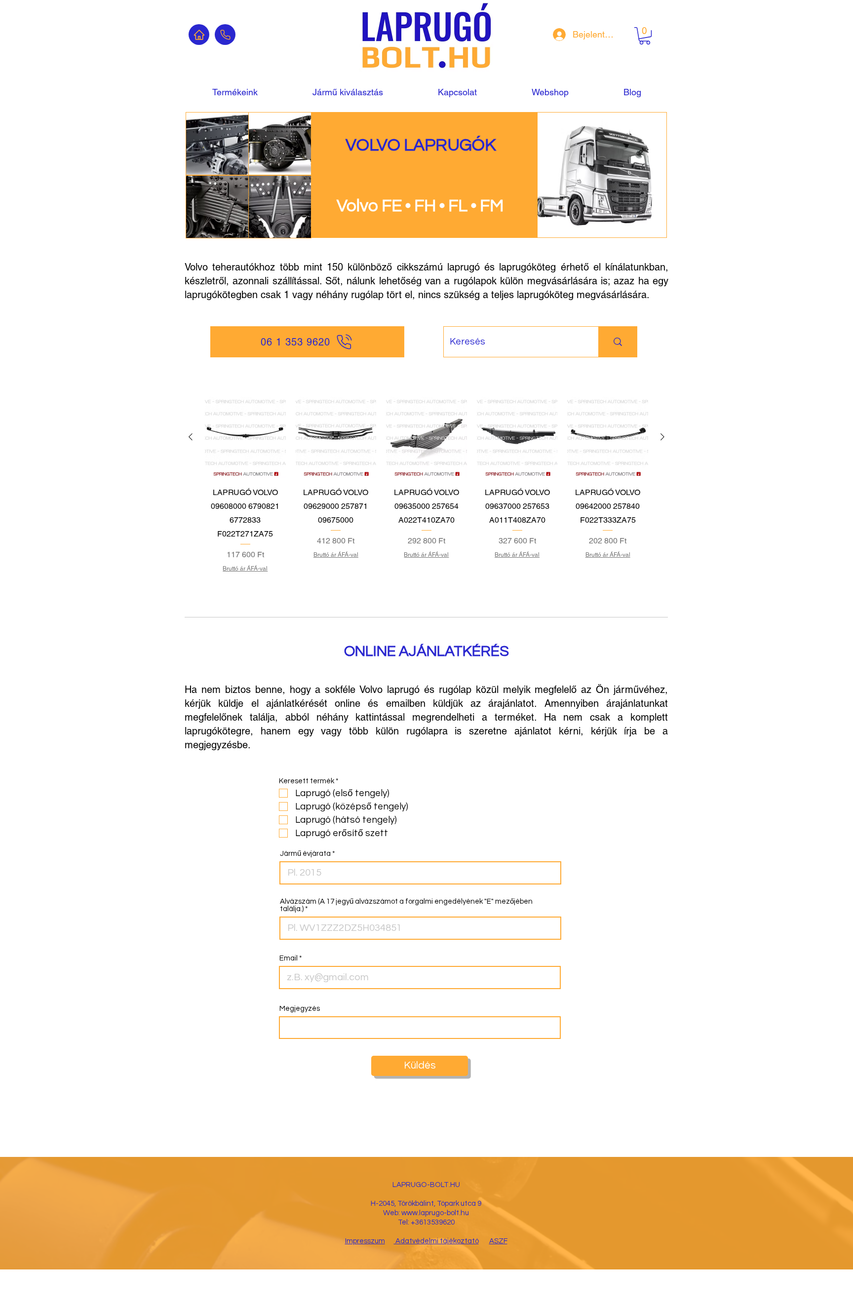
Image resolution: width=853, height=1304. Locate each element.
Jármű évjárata (305, 853)
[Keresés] (617, 342)
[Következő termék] (662, 437)
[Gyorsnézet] (245, 437)
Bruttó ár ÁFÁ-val (245, 568)
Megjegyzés (299, 1008)
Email (288, 958)
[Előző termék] (190, 437)
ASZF (498, 1241)
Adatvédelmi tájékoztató (436, 1241)
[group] (426, 491)
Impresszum (365, 1241)
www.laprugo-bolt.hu (435, 1213)
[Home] (199, 34)
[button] (644, 35)
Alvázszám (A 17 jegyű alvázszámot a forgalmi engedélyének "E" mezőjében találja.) (406, 905)
